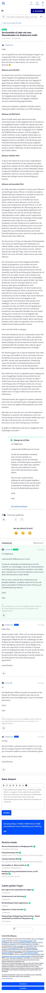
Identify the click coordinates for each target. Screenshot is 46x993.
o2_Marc (7, 549)
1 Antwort (5, 906)
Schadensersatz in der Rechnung (13, 896)
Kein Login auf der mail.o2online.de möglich (17, 890)
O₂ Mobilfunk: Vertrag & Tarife (11, 868)
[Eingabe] (3, 16)
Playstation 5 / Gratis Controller (13, 909)
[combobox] (23, 16)
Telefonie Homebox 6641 (10, 859)
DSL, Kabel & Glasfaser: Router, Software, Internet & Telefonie (22, 862)
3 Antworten (6, 899)
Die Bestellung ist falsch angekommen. (15, 903)
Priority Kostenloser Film (10, 853)
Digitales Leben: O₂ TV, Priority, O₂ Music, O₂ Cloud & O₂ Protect (22, 855)
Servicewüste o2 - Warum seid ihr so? (14, 865)
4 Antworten (6, 893)
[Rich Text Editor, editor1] (23, 798)
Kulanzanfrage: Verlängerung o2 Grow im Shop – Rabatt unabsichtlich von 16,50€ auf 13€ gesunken (21, 917)
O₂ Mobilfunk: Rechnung (10, 849)
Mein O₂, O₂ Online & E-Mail (12, 23)
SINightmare (9, 45)
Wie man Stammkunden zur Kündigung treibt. (17, 846)
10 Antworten (6, 921)
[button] (2, 11)
